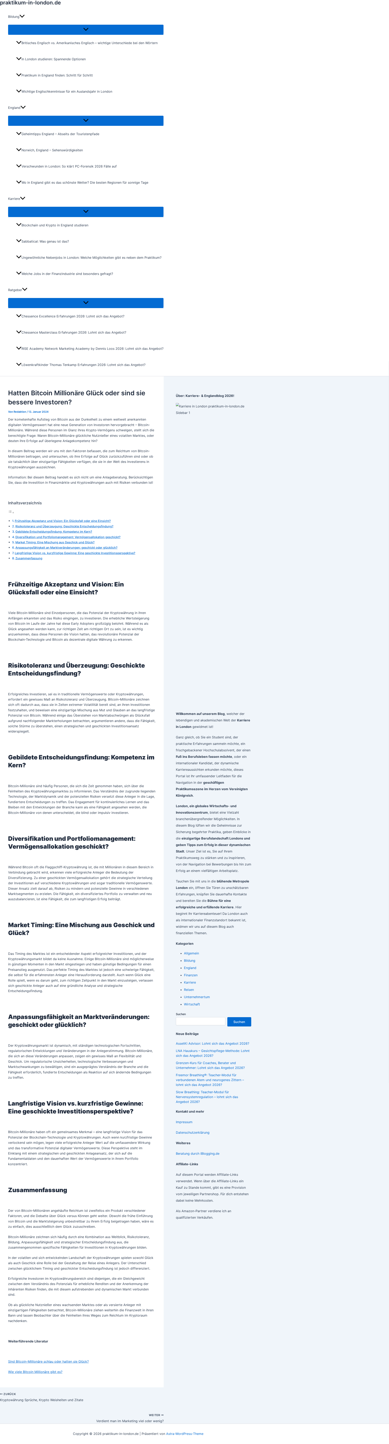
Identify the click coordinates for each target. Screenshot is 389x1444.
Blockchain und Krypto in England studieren (54, 225)
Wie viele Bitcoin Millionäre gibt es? (35, 1372)
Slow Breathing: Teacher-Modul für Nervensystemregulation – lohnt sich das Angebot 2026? (207, 1097)
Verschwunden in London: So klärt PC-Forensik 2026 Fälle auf (69, 166)
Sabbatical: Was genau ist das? (45, 241)
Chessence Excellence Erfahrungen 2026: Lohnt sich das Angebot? (72, 316)
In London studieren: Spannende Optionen (53, 59)
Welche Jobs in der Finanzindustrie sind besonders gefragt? (67, 274)
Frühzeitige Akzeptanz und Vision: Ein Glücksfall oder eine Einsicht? (63, 521)
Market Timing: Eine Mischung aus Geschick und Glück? (55, 542)
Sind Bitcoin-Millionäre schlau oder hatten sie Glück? (48, 1361)
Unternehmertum (197, 997)
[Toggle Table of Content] (11, 512)
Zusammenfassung (28, 558)
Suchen (181, 1014)
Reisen (189, 990)
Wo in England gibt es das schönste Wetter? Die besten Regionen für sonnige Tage (84, 182)
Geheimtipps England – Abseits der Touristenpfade (60, 134)
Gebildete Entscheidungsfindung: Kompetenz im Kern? (53, 531)
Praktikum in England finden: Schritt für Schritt (57, 75)
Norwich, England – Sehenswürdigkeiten (52, 150)
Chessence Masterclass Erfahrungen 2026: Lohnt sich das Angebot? (73, 332)
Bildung (189, 960)
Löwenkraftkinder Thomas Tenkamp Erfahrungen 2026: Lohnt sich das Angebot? (83, 365)
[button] (22, 16)
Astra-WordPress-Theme (184, 1434)
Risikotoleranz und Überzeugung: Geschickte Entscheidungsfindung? (64, 526)
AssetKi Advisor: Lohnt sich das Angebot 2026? (212, 1043)
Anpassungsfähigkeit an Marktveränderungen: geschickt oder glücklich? (66, 547)
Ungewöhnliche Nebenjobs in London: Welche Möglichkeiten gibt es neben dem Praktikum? (91, 258)
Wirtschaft (192, 1004)
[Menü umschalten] (86, 29)
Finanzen (191, 975)
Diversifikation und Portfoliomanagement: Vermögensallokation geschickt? (68, 537)
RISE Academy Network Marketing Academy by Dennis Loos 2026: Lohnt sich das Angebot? (92, 349)
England (190, 968)
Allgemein (191, 953)
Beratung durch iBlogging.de (197, 1153)
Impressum (184, 1122)
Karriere (190, 982)
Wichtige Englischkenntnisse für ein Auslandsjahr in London (66, 91)
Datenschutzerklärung (192, 1132)
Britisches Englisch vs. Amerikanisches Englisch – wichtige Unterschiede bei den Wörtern (89, 43)
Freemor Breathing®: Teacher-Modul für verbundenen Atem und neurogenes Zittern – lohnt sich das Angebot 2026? (210, 1080)
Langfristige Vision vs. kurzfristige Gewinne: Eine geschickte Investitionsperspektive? (75, 553)
